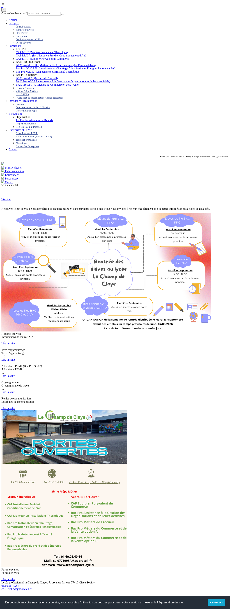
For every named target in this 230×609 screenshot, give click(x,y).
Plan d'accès (22, 33)
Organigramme (23, 26)
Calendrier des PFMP (27, 133)
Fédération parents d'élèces (29, 39)
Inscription (21, 36)
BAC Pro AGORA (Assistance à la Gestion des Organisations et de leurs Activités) (63, 81)
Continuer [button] (216, 602)
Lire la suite (8, 343)
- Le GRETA (22, 94)
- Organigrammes (25, 88)
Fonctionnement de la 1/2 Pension (33, 107)
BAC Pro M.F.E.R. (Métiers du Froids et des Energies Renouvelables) (56, 65)
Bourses (20, 104)
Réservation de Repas (26, 110)
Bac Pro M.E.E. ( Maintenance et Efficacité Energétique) (48, 71)
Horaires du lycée (25, 29)
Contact (13, 149)
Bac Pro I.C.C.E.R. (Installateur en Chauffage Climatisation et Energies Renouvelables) (65, 68)
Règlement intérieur (26, 123)
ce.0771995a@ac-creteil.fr (16, 588)
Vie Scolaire (15, 113)
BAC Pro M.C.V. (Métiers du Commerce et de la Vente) (47, 84)
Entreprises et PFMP (20, 129)
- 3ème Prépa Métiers (27, 91)
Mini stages (21, 143)
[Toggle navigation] (2, 3)
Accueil (13, 19)
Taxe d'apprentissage (26, 139)
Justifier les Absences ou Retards (34, 120)
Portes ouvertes (23, 42)
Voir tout (6, 199)
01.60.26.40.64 (10, 585)
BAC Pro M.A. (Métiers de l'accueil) (37, 78)
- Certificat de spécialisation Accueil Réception (39, 97)
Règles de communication (29, 127)
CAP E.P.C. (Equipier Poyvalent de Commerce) (43, 58)
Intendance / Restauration (23, 100)
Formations (15, 45)
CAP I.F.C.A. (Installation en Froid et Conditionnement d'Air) (51, 55)
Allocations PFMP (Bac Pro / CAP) (34, 136)
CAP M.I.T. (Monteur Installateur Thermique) (42, 52)
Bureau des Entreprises (27, 146)
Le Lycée (14, 23)
